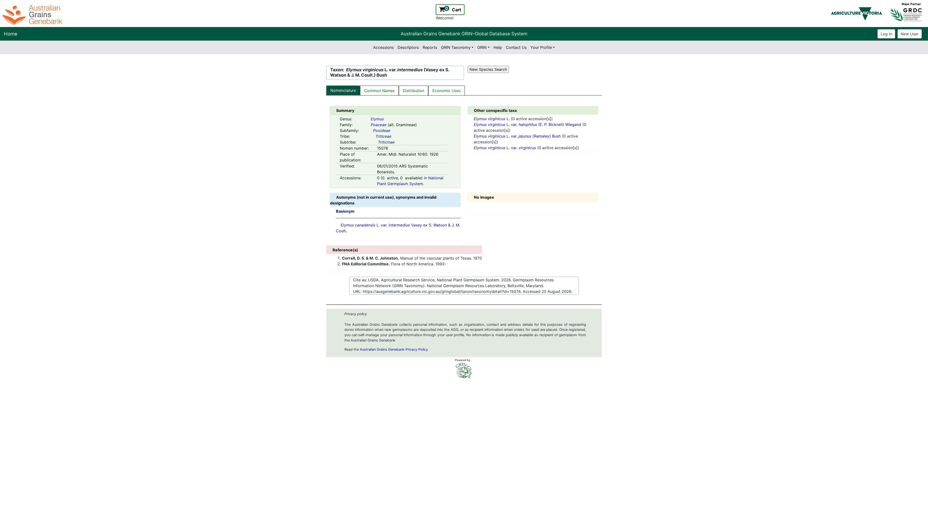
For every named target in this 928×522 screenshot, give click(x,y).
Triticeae (383, 136)
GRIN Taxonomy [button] (456, 47)
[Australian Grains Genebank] (33, 14)
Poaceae (378, 124)
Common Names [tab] (379, 90)
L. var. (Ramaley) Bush (518, 136)
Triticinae (386, 142)
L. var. (505, 147)
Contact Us (516, 47)
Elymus (377, 118)
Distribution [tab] (413, 90)
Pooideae (381, 130)
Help (497, 47)
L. (492, 118)
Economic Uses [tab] (446, 90)
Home (10, 34)
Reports (430, 47)
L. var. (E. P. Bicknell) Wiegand (528, 124)
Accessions (383, 47)
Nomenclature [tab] (343, 90)
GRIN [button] (481, 47)
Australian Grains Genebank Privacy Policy (394, 349)
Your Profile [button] (541, 47)
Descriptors (408, 47)
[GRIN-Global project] (464, 371)
